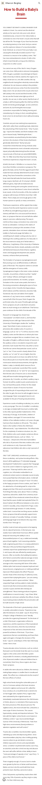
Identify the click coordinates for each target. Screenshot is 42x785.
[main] (21, 12)
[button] (2, 3)
